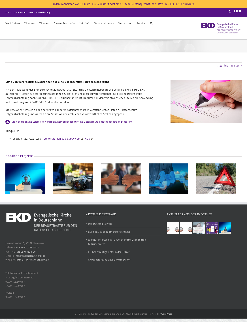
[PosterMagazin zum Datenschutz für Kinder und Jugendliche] (212, 228)
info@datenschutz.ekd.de (30, 255)
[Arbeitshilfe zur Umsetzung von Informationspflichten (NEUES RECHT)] (168, 178)
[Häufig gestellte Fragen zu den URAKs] (173, 228)
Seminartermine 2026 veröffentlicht (109, 260)
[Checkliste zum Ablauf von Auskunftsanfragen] (25, 178)
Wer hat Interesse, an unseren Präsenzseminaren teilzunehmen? (117, 242)
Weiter (235, 65)
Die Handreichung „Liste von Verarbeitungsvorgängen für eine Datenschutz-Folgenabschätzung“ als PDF (72, 121)
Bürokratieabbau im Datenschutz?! (109, 231)
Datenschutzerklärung (39, 12)
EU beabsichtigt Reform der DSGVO (109, 252)
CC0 (87, 138)
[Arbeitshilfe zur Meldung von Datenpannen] (216, 178)
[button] (151, 23)
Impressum (20, 12)
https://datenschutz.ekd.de (32, 260)
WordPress (166, 313)
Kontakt (9, 12)
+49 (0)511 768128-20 (23, 251)
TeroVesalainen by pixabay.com (61, 138)
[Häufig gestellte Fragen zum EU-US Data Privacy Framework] (186, 228)
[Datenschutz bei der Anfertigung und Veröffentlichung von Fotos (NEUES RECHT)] (73, 178)
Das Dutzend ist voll (100, 223)
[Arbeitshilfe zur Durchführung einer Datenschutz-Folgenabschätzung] (121, 178)
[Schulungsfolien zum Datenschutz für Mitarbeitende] (199, 228)
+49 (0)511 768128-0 (27, 247)
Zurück (224, 65)
